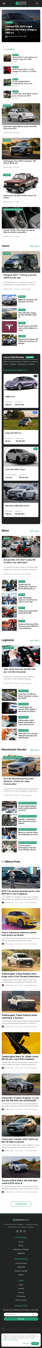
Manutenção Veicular (13, 209)
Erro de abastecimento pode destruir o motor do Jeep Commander (18, 781)
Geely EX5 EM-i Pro (13, 433)
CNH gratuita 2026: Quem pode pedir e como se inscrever (26, 722)
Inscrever (21, 1319)
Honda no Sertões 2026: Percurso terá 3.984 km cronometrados (28, 626)
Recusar (26, 1343)
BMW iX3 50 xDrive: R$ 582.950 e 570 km (27, 301)
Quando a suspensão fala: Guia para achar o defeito (27, 821)
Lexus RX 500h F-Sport (15, 469)
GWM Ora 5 (10, 396)
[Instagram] (17, 1231)
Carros (9, 22)
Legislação (8, 648)
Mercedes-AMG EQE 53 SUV (17, 506)
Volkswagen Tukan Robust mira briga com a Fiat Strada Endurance (21, 975)
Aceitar (35, 1343)
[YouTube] (24, 1231)
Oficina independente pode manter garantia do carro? (27, 808)
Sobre (21, 1285)
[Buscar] (38, 3)
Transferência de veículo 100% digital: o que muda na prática (27, 709)
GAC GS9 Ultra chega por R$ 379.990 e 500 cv (27, 315)
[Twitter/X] (21, 1231)
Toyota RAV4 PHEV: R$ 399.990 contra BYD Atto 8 (19, 1181)
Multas (21, 1275)
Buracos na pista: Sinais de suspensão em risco (28, 833)
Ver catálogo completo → (15, 370)
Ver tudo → (35, 246)
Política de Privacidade (10, 1340)
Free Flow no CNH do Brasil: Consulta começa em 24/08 (28, 696)
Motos (6, 538)
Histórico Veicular (21, 1271)
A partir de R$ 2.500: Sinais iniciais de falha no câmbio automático (19, 231)
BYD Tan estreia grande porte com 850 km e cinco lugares (21, 892)
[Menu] (4, 3)
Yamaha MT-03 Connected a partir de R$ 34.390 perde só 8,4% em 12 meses (27, 588)
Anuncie (21, 1292)
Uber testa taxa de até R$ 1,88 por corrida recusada (19, 670)
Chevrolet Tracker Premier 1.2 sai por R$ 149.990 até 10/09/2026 (20, 1099)
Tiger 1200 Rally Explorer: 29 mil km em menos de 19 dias (27, 600)
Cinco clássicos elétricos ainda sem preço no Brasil (19, 933)
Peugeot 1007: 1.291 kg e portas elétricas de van (20, 276)
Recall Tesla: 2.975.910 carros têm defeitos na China (27, 328)
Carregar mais (21, 1204)
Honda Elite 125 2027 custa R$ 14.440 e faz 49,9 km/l (19, 561)
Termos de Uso (21, 1300)
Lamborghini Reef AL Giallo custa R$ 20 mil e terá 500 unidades (20, 1057)
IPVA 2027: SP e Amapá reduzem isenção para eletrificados (28, 736)
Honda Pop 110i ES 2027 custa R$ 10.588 (28, 612)
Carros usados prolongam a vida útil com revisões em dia (27, 848)
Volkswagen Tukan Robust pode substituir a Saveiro (19, 1016)
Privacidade (21, 1296)
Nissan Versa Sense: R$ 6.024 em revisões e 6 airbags (28, 341)
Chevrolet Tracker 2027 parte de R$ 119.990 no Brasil (20, 1140)
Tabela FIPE (21, 1267)
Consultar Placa (21, 1263)
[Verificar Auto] (21, 3)
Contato (21, 1288)
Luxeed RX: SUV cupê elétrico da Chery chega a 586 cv (21, 29)
